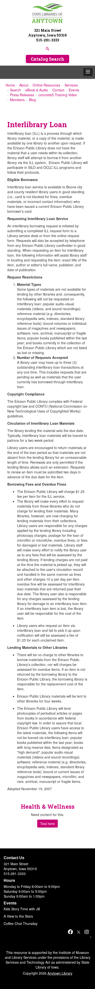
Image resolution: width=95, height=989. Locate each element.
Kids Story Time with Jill (22, 908)
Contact (58, 89)
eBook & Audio (36, 89)
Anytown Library (60, 973)
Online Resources (46, 85)
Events (74, 89)
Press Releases (22, 94)
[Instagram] (87, 931)
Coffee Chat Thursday (21, 923)
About (23, 85)
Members (17, 99)
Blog (32, 99)
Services (71, 85)
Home (10, 85)
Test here (47, 823)
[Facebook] (70, 931)
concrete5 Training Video (57, 94)
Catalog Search (47, 59)
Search (15, 89)
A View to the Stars (18, 916)
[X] (79, 931)
